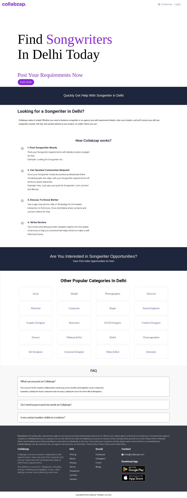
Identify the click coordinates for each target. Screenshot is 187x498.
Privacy (73, 463)
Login (177, 4)
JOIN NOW (26, 82)
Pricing (73, 454)
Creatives (166, 4)
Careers (73, 479)
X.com (99, 463)
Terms (72, 467)
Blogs (98, 467)
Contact (73, 475)
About (72, 458)
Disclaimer (75, 471)
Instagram (100, 458)
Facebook (100, 454)
